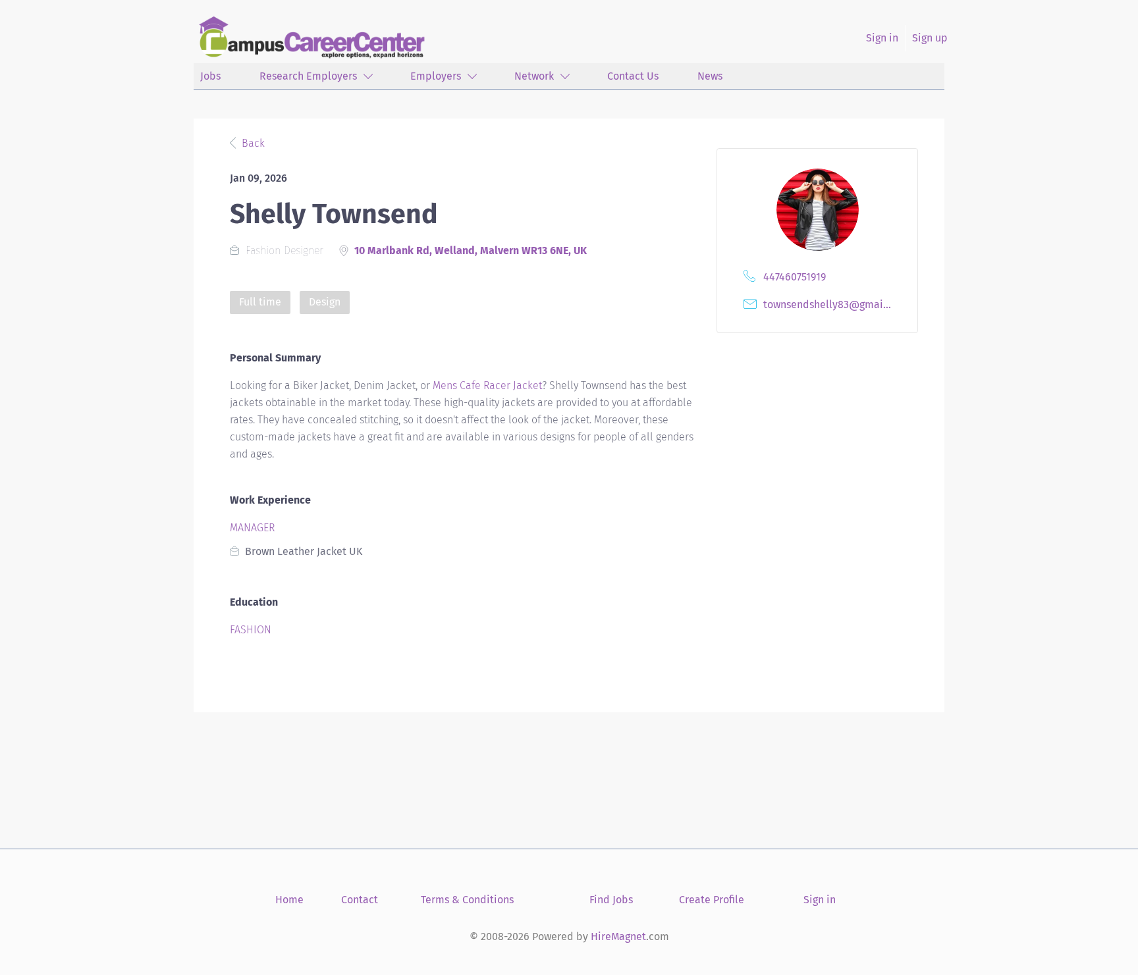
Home (289, 899)
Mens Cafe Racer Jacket (487, 385)
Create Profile (711, 899)
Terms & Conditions (467, 899)
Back (252, 143)
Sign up (930, 38)
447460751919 (794, 277)
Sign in (882, 38)
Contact (359, 899)
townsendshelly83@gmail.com (830, 304)
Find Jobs (611, 899)
